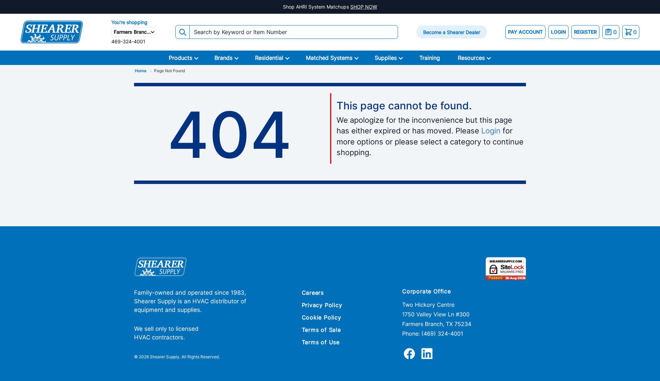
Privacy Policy (322, 305)
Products (180, 57)
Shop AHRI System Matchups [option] (330, 7)
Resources (471, 57)
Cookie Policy (321, 317)
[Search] (182, 32)
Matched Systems (329, 57)
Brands (223, 57)
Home (140, 70)
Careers (313, 292)
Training (429, 57)
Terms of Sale (321, 329)
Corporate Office (426, 291)
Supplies (386, 57)
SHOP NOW (363, 7)
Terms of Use (321, 342)
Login (490, 130)
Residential (269, 57)
